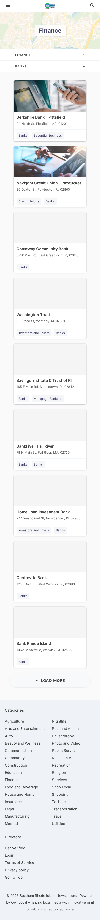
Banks (22, 135)
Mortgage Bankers (48, 399)
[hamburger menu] (8, 5)
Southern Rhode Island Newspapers (49, 895)
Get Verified (15, 848)
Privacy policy (17, 870)
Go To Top (14, 877)
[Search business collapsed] (92, 5)
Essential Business (48, 135)
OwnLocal (19, 902)
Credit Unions (28, 201)
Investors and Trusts (34, 333)
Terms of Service (19, 862)
